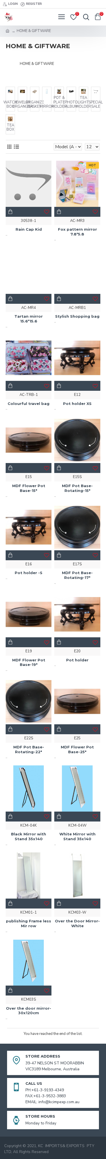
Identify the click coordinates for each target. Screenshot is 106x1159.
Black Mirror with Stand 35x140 (28, 836)
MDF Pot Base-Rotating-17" (77, 575)
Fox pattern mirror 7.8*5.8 (77, 231)
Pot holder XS (77, 403)
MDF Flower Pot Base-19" (28, 662)
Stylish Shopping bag (77, 316)
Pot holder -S (28, 572)
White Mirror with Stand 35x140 (77, 836)
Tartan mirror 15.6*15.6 (28, 318)
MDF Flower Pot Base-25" (77, 749)
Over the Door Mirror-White (77, 923)
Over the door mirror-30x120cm (28, 1010)
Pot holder (77, 660)
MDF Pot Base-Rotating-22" (28, 749)
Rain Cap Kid (29, 229)
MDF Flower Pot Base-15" (28, 488)
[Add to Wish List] (46, 729)
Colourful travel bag (28, 403)
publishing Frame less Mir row (28, 923)
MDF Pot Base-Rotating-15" (77, 488)
